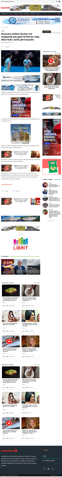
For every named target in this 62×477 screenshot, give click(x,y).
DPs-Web (59, 475)
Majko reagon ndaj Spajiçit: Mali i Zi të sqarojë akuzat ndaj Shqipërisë (20, 272)
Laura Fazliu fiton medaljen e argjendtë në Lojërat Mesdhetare (7, 272)
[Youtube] (59, 1)
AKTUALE (33, 268)
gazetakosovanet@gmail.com (51, 458)
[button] (59, 13)
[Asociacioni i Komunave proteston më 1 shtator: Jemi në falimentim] (45, 205)
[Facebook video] (52, 469)
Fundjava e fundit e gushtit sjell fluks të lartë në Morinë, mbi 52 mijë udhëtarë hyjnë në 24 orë (34, 272)
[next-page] (5, 277)
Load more (51, 220)
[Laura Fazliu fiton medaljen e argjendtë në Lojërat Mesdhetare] (7, 267)
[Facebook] (56, 1)
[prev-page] (2, 277)
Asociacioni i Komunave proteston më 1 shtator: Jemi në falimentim (54, 205)
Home (2, 27)
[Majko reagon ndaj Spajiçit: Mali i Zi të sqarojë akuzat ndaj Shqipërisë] (20, 267)
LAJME (20, 268)
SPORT (6, 27)
